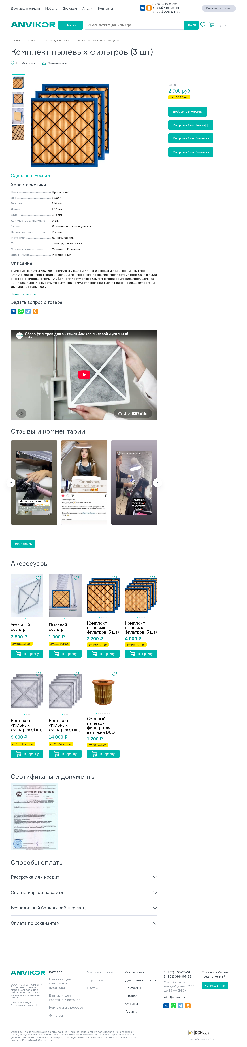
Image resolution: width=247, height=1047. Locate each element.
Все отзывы (23, 544)
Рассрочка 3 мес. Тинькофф (191, 125)
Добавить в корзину (188, 111)
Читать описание (23, 294)
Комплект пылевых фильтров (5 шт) (141, 627)
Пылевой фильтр (58, 627)
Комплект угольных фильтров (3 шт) (27, 725)
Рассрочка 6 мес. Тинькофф (191, 152)
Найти (191, 25)
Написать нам (214, 985)
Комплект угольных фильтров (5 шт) (65, 725)
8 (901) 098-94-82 (166, 12)
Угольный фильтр (20, 627)
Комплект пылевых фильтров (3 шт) (103, 627)
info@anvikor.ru (175, 997)
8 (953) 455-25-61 (165, 7)
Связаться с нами (219, 8)
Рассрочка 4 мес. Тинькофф (191, 138)
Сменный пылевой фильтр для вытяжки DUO (101, 725)
